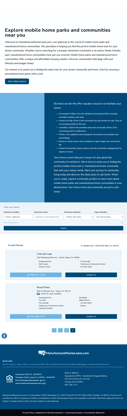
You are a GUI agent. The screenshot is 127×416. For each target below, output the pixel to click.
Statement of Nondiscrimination (49, 412)
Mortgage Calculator (86, 364)
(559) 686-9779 (37, 316)
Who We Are (46, 364)
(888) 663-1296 (37, 275)
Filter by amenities (11, 222)
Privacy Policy (28, 412)
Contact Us (91, 275)
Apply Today (22, 364)
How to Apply (8, 364)
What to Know (60, 364)
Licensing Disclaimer (74, 412)
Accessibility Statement (94, 412)
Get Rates (72, 364)
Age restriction (100, 212)
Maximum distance (72, 212)
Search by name (41, 212)
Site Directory (103, 364)
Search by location (11, 212)
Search (63, 228)
